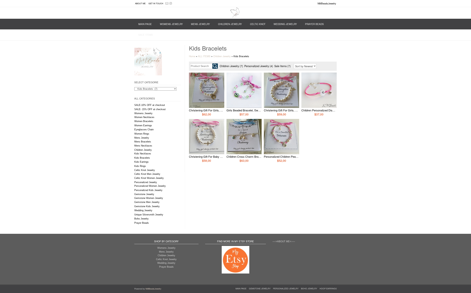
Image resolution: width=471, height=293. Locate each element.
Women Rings (141, 133)
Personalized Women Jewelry (150, 186)
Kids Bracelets (142, 157)
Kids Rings (140, 166)
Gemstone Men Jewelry (147, 202)
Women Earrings (143, 125)
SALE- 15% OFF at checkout (150, 109)
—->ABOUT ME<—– (283, 241)
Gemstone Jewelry (144, 194)
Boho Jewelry (141, 218)
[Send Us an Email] (166, 3)
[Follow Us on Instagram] (170, 3)
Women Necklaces (144, 117)
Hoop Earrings (328, 288)
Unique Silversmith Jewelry (148, 214)
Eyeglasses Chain (144, 129)
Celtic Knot (257, 24)
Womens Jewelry (171, 24)
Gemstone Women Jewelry (148, 198)
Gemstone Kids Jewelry (147, 206)
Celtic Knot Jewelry (144, 170)
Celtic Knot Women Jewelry (149, 178)
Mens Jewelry (200, 24)
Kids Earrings (141, 161)
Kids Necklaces (142, 153)
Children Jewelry (230, 24)
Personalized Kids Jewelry (148, 190)
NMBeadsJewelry (153, 288)
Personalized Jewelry (145, 182)
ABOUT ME (140, 3)
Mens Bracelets (142, 141)
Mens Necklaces (143, 145)
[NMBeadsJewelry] (235, 13)
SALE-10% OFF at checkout (149, 105)
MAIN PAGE (145, 24)
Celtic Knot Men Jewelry (147, 174)
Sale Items (145, 34)
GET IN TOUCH (155, 3)
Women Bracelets (143, 121)
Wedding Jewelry (285, 24)
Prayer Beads (314, 24)
